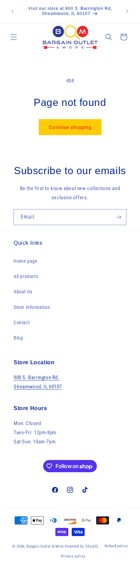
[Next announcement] (127, 11)
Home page (25, 261)
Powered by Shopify (82, 546)
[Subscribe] (118, 217)
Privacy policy (73, 556)
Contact (22, 322)
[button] (13, 37)
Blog (18, 337)
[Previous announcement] (12, 11)
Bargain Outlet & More (45, 546)
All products (26, 276)
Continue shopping (70, 127)
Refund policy (116, 546)
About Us (23, 291)
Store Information (32, 307)
